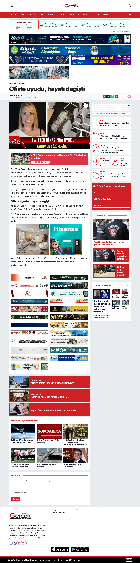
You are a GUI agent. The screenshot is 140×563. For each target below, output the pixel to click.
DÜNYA (50, 15)
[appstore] (60, 549)
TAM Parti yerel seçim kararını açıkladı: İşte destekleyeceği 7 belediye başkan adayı (112, 150)
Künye (54, 510)
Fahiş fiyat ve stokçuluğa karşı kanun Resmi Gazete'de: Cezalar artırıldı (75, 442)
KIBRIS (13, 15)
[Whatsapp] (26, 543)
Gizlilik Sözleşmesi (58, 512)
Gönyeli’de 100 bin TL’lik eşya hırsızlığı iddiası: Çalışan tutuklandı (114, 137)
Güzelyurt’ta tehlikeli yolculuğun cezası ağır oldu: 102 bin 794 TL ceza (113, 176)
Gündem (22, 83)
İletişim (79, 510)
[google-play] (80, 549)
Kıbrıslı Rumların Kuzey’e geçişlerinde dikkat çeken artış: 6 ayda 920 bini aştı (125, 163)
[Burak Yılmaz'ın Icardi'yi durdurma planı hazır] (23, 455)
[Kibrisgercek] (71, 6)
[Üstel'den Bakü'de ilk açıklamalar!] (75, 455)
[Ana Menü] (130, 14)
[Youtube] (22, 543)
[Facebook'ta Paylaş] (104, 96)
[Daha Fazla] (116, 96)
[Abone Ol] (129, 96)
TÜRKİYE (23, 15)
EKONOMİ (61, 15)
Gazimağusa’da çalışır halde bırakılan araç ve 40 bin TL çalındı (114, 124)
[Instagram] (19, 543)
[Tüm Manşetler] (128, 286)
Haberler (12, 83)
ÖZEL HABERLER (36, 15)
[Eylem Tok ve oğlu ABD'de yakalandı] (49, 431)
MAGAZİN (82, 15)
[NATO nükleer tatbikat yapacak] (49, 455)
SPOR (105, 15)
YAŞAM (72, 15)
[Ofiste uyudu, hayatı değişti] (49, 125)
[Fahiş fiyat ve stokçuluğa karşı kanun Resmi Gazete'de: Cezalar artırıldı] (75, 431)
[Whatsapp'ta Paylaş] (112, 96)
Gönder (15, 499)
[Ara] (130, 5)
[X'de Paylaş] (108, 96)
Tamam (129, 559)
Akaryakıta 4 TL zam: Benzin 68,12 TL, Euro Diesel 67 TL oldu (104, 163)
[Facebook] (11, 543)
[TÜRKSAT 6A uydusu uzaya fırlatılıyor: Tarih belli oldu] (23, 431)
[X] (15, 543)
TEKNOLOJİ (95, 15)
